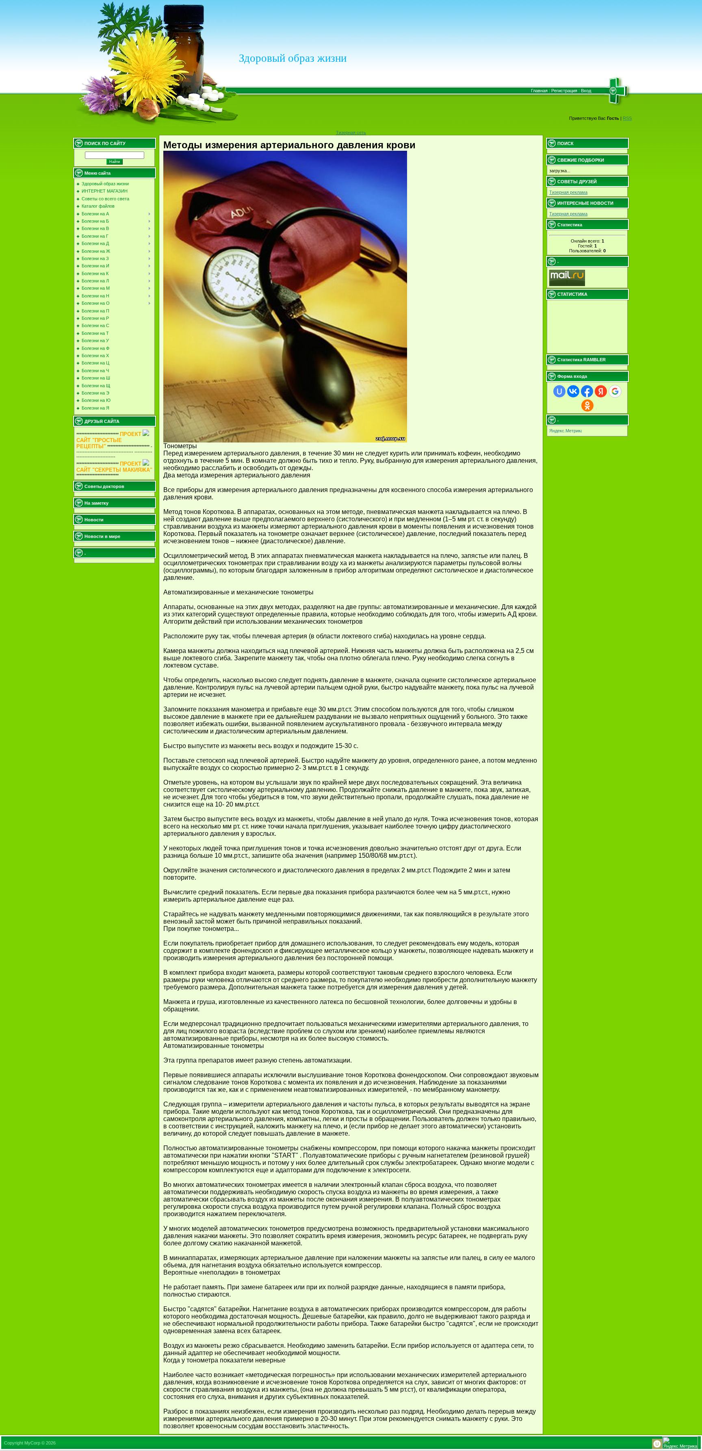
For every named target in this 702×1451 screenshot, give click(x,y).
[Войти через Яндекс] (601, 391)
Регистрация (564, 90)
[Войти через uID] (559, 391)
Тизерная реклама (568, 192)
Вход (586, 90)
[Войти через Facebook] (587, 391)
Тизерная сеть (351, 132)
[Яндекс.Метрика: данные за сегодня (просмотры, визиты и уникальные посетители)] (680, 1442)
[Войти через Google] (615, 391)
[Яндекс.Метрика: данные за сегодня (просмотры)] (565, 431)
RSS (627, 118)
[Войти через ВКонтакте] (573, 391)
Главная (539, 90)
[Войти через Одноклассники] (587, 405)
